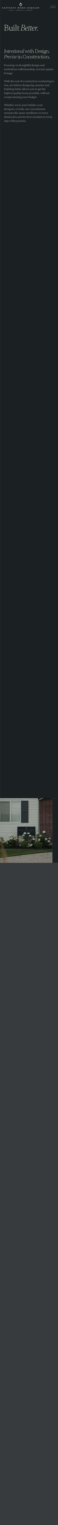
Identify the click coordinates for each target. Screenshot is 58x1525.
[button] (53, 7)
